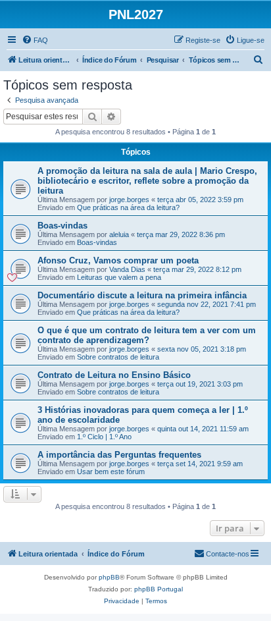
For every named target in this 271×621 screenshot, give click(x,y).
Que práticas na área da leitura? (128, 207)
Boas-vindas (62, 225)
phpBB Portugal (158, 589)
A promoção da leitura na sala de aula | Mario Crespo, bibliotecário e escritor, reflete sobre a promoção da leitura (147, 181)
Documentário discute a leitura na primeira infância (142, 295)
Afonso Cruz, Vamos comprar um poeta (118, 260)
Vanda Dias (127, 269)
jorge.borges (129, 199)
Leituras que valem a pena (119, 277)
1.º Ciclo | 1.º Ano (104, 437)
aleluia (119, 234)
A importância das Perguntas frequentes (119, 455)
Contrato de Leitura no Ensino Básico (114, 375)
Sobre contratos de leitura (118, 357)
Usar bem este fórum (111, 471)
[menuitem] (35, 40)
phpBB (109, 577)
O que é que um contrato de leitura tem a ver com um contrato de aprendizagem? (146, 335)
